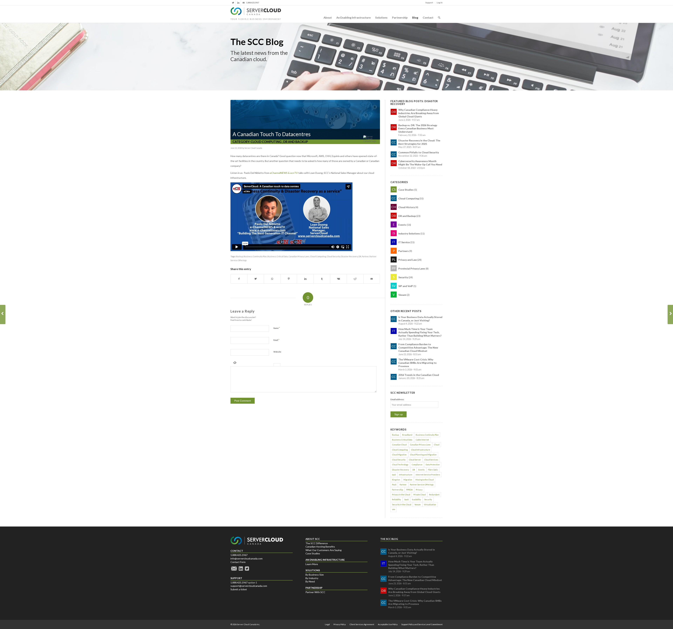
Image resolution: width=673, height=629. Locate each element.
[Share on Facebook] (239, 278)
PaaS (394, 484)
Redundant (434, 494)
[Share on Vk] (338, 278)
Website (277, 352)
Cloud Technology (400, 464)
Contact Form (238, 561)
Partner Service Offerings (422, 484)
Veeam (417, 504)
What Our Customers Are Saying (323, 550)
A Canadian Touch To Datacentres (272, 134)
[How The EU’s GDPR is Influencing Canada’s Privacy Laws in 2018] (2, 314)
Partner (365, 256)
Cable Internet (422, 440)
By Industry (311, 578)
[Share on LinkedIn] (305, 278)
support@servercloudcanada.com (248, 585)
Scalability (416, 499)
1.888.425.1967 (238, 554)
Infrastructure (405, 474)
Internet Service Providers (428, 474)
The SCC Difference (316, 543)
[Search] (439, 14)
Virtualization (430, 504)
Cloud (436, 444)
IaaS (394, 474)
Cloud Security (333, 256)
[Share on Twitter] (255, 278)
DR (360, 256)
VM (393, 509)
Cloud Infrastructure (420, 450)
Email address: (397, 399)
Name (276, 328)
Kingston (396, 479)
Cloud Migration (399, 454)
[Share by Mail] (371, 278)
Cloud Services (431, 460)
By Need (310, 581)
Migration (407, 479)
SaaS (406, 499)
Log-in (440, 2)
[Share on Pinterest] (289, 278)
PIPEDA (409, 489)
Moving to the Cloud (425, 479)
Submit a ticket (238, 589)
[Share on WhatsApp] (272, 278)
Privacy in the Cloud (401, 494)
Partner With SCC (315, 592)
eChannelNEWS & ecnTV (284, 172)
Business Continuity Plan (255, 256)
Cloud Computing (266, 141)
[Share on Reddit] (355, 278)
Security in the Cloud (401, 504)
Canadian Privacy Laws (298, 256)
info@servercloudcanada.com (246, 558)
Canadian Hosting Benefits (320, 546)
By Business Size (314, 574)
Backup (239, 256)
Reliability (396, 499)
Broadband (407, 435)
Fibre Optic (433, 470)
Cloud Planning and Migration (423, 454)
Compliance (417, 464)
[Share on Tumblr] (322, 278)
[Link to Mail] (243, 2)
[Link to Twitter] (233, 2)
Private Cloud (419, 494)
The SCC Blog (256, 41)
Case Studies (312, 553)
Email (276, 340)
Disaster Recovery (349, 256)
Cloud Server (415, 460)
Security (428, 499)
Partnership (397, 489)
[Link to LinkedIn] (238, 2)
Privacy (419, 489)
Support (429, 2)
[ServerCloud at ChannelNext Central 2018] (670, 314)
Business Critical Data (277, 256)
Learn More (311, 564)
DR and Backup (295, 141)
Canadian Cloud (399, 444)
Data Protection (433, 464)
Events (421, 470)
